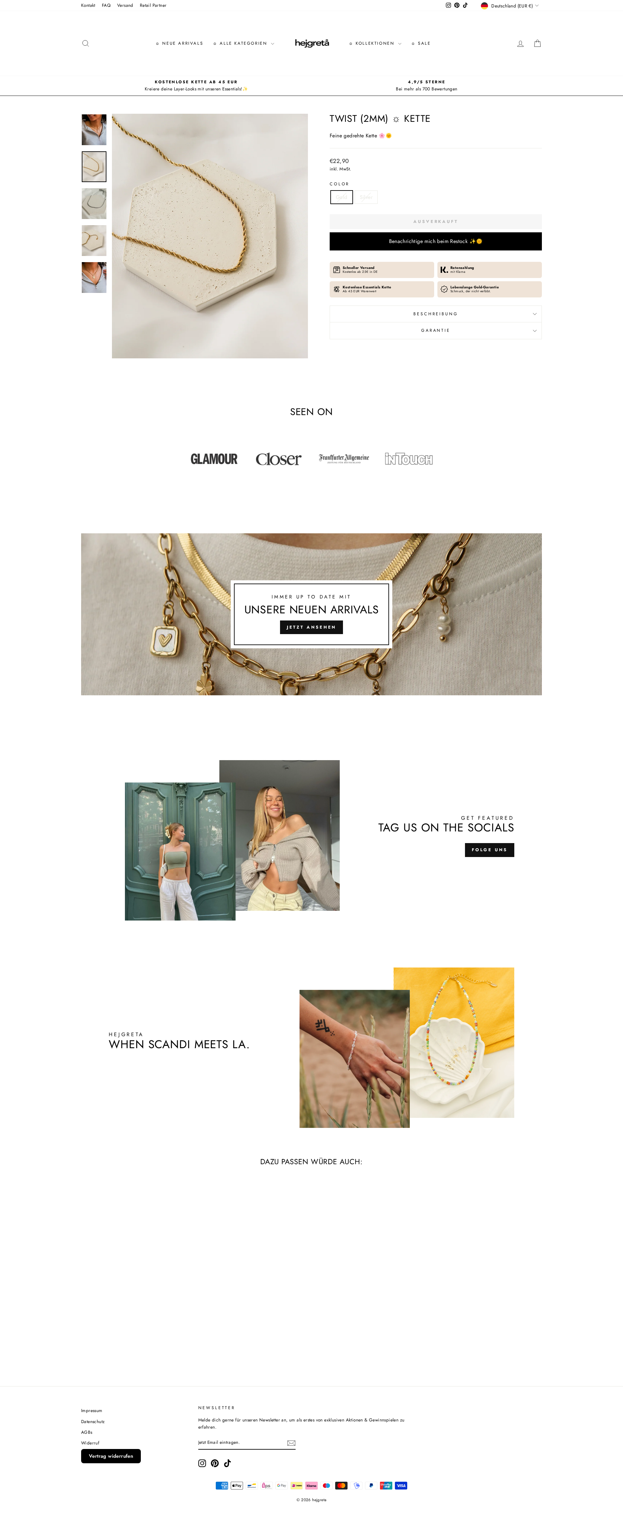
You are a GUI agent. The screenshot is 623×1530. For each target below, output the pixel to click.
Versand (125, 5)
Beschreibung (435, 314)
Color (339, 184)
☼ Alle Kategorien (241, 43)
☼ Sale (421, 43)
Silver (366, 197)
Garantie (435, 330)
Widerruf (90, 1443)
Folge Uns (489, 850)
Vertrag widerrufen (111, 1456)
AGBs (86, 1432)
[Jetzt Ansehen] (311, 614)
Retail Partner (153, 5)
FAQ (106, 5)
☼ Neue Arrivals (179, 43)
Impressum (92, 1410)
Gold (342, 197)
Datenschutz (92, 1421)
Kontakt (88, 5)
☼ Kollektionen (373, 43)
